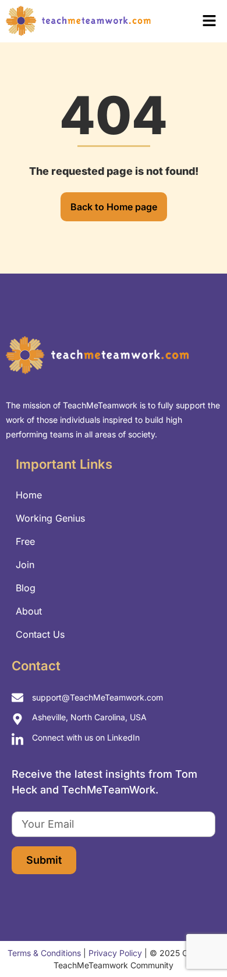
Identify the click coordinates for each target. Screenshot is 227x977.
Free (25, 541)
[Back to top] (197, 942)
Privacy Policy (115, 953)
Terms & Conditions (44, 953)
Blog (26, 588)
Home (29, 495)
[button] (193, 21)
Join (25, 564)
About (29, 611)
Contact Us (40, 634)
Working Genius (50, 518)
